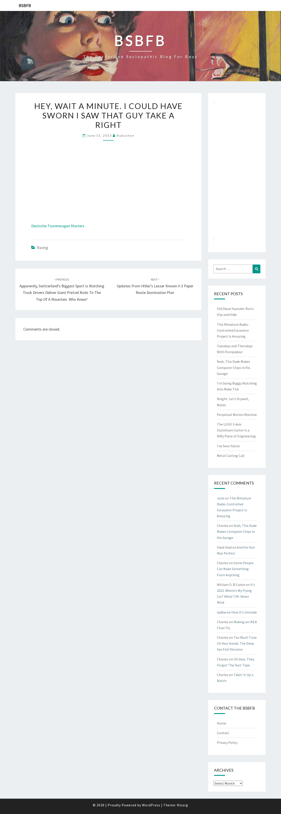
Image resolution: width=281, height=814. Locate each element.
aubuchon (125, 135)
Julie (220, 498)
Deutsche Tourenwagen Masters (57, 225)
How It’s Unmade (244, 612)
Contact (223, 733)
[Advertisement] (237, 170)
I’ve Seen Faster (228, 446)
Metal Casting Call (231, 455)
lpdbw (221, 612)
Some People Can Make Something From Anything (235, 569)
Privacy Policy (227, 742)
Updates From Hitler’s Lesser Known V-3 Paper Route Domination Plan (155, 286)
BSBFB (25, 5)
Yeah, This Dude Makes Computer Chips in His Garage (233, 367)
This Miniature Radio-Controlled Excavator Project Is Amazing (233, 330)
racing (42, 247)
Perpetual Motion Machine (237, 414)
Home (221, 723)
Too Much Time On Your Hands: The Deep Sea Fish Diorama (237, 643)
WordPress (151, 805)
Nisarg (182, 805)
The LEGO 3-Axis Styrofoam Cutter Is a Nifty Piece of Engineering (236, 430)
